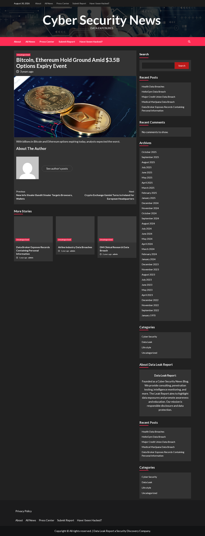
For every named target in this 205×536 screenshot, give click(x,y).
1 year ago (23, 258)
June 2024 (147, 233)
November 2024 (150, 208)
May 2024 (147, 238)
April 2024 (147, 243)
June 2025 (147, 172)
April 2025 (147, 182)
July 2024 (147, 228)
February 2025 (149, 192)
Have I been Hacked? (99, 3)
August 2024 (148, 223)
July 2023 (147, 279)
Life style (146, 347)
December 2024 (150, 203)
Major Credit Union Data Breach (158, 96)
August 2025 (148, 162)
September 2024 (150, 218)
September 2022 (150, 310)
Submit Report (79, 3)
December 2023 (150, 264)
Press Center (62, 3)
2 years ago (107, 254)
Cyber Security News (102, 19)
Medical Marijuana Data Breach (158, 101)
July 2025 (147, 167)
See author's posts (57, 168)
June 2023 (147, 284)
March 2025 (148, 187)
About (38, 3)
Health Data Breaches (153, 86)
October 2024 (149, 213)
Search (144, 54)
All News (49, 3)
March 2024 (148, 249)
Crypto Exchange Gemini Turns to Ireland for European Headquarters (109, 195)
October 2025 (149, 151)
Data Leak (147, 341)
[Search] (189, 41)
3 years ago (26, 71)
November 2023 (150, 269)
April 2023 (147, 294)
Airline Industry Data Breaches (75, 247)
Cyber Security (149, 336)
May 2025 (147, 177)
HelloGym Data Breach (154, 91)
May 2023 (147, 289)
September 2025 (150, 157)
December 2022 (150, 300)
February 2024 (149, 254)
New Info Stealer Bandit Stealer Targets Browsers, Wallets (44, 195)
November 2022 (150, 305)
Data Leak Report (103, 531)
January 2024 (148, 259)
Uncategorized (23, 55)
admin (30, 258)
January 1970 (148, 315)
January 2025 (148, 197)
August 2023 (148, 274)
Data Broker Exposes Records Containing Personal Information (33, 250)
